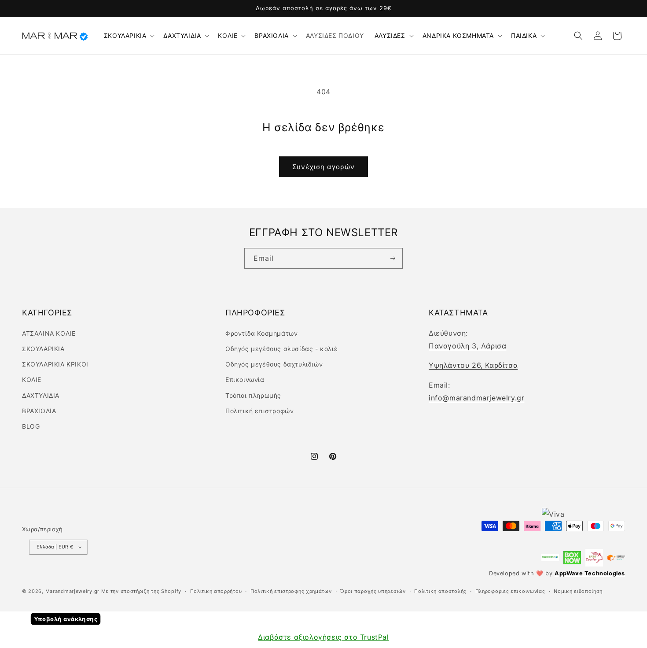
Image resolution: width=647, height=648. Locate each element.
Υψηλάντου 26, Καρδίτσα (473, 365)
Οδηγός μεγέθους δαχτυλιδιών (274, 364)
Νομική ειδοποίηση (578, 591)
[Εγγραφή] (392, 258)
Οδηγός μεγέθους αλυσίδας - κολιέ (281, 348)
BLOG (31, 426)
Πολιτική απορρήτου (216, 591)
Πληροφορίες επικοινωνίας (510, 591)
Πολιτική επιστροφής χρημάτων (291, 591)
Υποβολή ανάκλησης (65, 619)
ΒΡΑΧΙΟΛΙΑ (271, 35)
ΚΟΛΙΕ (227, 35)
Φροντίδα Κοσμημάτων (261, 333)
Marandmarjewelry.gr (72, 591)
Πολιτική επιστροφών (259, 411)
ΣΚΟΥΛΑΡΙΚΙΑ (125, 35)
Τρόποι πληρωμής (253, 395)
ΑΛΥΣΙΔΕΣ (390, 35)
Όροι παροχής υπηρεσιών (372, 591)
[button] (128, 35)
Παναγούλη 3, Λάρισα (467, 345)
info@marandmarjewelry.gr (476, 397)
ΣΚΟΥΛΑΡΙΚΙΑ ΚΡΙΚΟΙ (55, 364)
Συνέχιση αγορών (323, 167)
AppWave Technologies (590, 573)
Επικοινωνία (245, 379)
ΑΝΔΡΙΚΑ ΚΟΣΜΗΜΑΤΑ (458, 35)
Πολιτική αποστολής (440, 591)
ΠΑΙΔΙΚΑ (524, 35)
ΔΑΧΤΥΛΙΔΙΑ (182, 35)
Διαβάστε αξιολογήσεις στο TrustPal (323, 637)
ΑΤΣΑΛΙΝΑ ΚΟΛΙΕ (48, 333)
